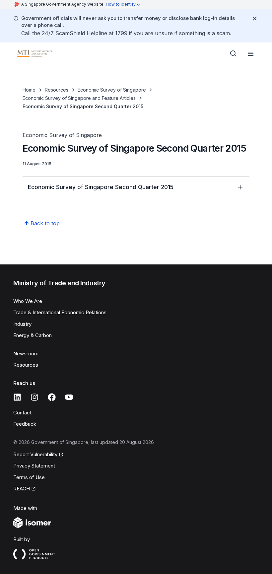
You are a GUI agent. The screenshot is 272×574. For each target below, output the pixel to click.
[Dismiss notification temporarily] (255, 19)
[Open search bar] (233, 54)
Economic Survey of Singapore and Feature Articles (79, 98)
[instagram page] (34, 397)
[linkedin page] (17, 397)
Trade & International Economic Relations (59, 312)
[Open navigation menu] (251, 54)
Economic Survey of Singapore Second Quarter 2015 (100, 187)
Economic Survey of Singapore (112, 90)
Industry (22, 324)
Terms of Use (29, 477)
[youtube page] (69, 397)
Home (29, 90)
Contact (22, 412)
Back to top (45, 223)
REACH (21, 488)
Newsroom (25, 353)
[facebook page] (52, 397)
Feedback (24, 424)
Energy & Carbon (32, 335)
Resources (56, 90)
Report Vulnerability (35, 454)
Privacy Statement (34, 466)
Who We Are (27, 301)
